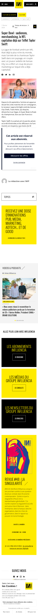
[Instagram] (21, 577)
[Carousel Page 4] (20, 320)
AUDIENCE (5, 19)
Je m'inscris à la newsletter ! (16, 238)
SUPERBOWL (15, 19)
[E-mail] (13, 75)
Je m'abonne (19, 357)
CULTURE (22, 15)
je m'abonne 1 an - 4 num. (19, 532)
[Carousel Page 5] (22, 320)
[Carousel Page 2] (17, 320)
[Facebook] (2, 75)
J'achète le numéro (19, 524)
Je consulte (19, 387)
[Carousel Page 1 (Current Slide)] (15, 320)
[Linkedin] (10, 75)
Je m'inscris (19, 418)
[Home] (19, 4)
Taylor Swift (25, 19)
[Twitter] (6, 75)
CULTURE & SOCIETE (9, 15)
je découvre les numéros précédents (19, 540)
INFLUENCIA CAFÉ (8, 301)
